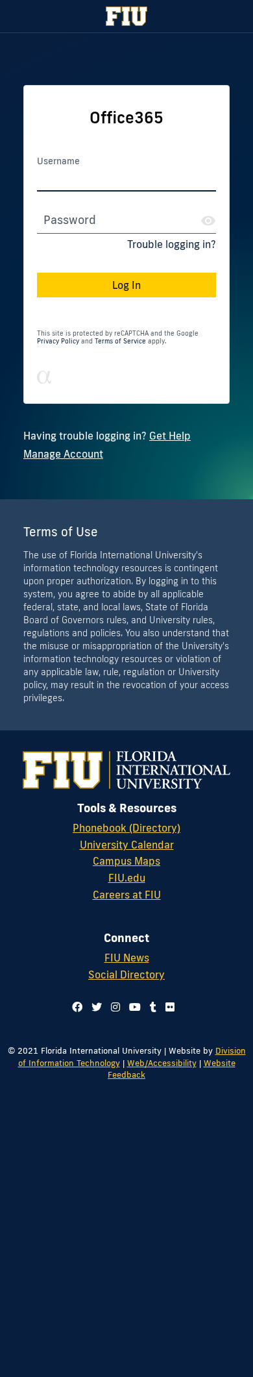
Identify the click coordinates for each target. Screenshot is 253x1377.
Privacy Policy (58, 341)
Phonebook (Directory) (126, 827)
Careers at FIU (127, 894)
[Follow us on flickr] (170, 1006)
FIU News (126, 957)
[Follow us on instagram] (115, 1006)
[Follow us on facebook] (77, 1006)
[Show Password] (208, 221)
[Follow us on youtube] (135, 1006)
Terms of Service (120, 341)
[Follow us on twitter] (96, 1006)
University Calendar (127, 844)
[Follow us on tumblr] (153, 1006)
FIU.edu (126, 877)
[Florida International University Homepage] (126, 16)
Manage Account (63, 454)
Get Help (170, 435)
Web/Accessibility (162, 1063)
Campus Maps (126, 860)
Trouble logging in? (171, 244)
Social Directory (126, 974)
